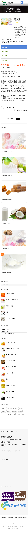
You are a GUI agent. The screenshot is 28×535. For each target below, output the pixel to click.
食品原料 (21, 526)
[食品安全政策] (14, 505)
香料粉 (3, 331)
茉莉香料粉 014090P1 (9, 107)
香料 (11, 39)
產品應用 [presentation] (4, 55)
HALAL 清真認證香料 (7, 333)
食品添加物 (14, 526)
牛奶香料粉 (8, 41)
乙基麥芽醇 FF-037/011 (11, 342)
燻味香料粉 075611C (11, 360)
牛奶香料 (19, 41)
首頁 (6, 11)
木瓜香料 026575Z (10, 293)
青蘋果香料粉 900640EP (12, 306)
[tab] (14, 47)
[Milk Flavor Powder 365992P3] (6, 21)
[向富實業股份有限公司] (7, 3)
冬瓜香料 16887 (10, 391)
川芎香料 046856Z (10, 318)
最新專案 (16, 528)
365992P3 (14, 41)
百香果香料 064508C (11, 385)
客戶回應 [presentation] (4, 60)
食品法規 (10, 528)
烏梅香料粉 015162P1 (21, 110)
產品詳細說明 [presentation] (5, 51)
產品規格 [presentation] (4, 47)
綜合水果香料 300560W (12, 373)
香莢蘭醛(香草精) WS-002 (12, 348)
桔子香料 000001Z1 (11, 354)
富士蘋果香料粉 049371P (12, 300)
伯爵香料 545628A (10, 397)
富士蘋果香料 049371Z (11, 366)
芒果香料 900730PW (11, 379)
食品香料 (10, 11)
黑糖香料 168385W (10, 312)
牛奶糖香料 (6, 42)
